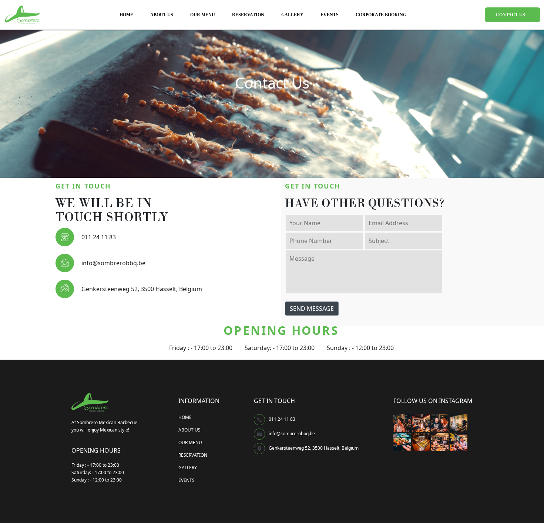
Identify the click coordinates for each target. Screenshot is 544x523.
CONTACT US (510, 14)
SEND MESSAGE (312, 308)
